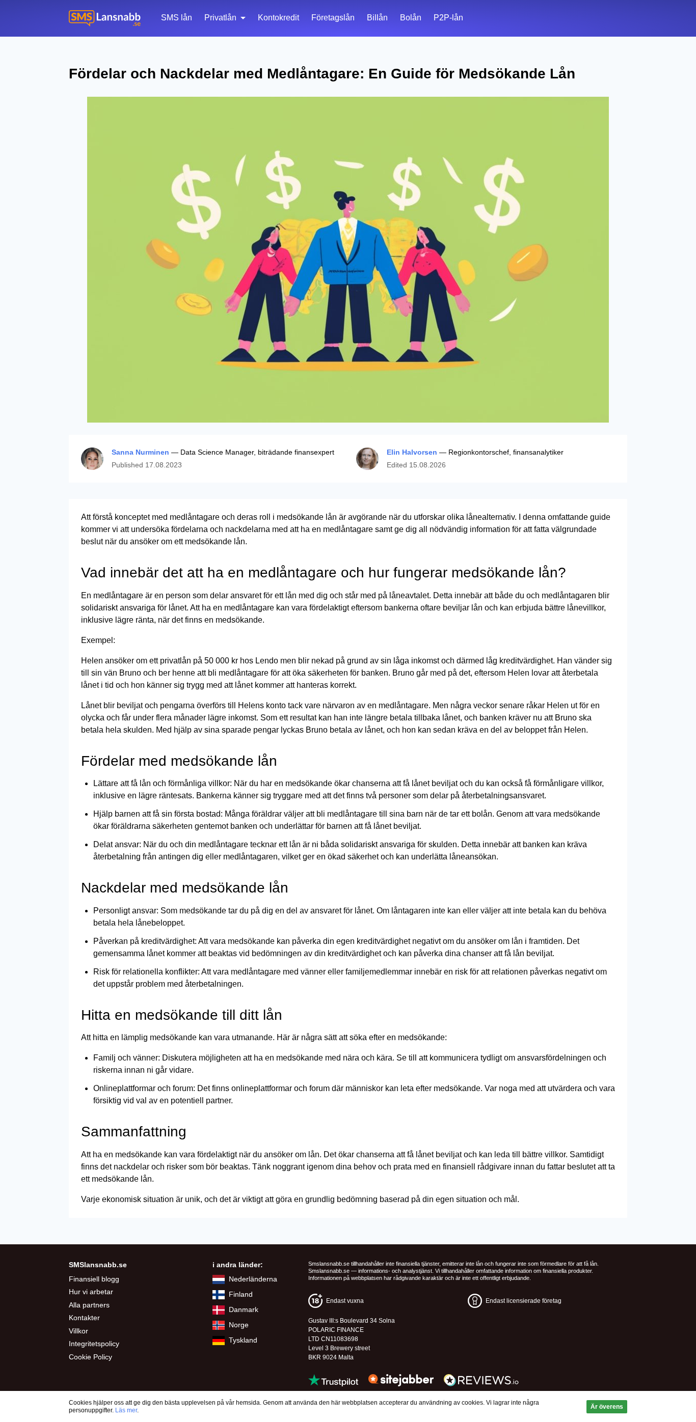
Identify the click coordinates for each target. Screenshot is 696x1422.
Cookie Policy (90, 1357)
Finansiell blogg (94, 1279)
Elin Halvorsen (412, 452)
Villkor (78, 1331)
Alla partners (89, 1305)
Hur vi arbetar (91, 1292)
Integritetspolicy (94, 1344)
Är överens (607, 1406)
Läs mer (126, 1410)
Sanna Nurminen (140, 452)
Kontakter (84, 1318)
